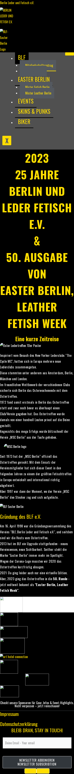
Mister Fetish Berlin (37, 87)
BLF (22, 57)
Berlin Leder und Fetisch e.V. (17, 2)
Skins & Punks (34, 111)
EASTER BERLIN (34, 79)
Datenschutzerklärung (18, 723)
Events (26, 101)
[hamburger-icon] (69, 53)
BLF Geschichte (34, 71)
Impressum (9, 713)
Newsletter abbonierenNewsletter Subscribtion (37, 762)
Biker (24, 121)
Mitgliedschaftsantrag (39, 65)
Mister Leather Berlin (38, 93)
